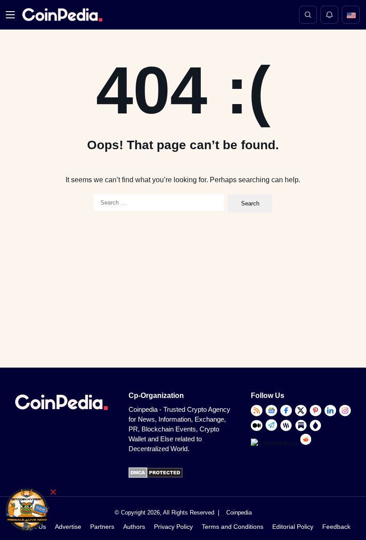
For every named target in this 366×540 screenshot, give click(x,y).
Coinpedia (239, 512)
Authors (134, 526)
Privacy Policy (173, 526)
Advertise (68, 526)
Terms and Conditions (232, 526)
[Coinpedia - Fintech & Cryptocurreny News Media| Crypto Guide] (60, 15)
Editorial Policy (292, 526)
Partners (102, 526)
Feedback (336, 526)
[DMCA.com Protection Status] (156, 476)
